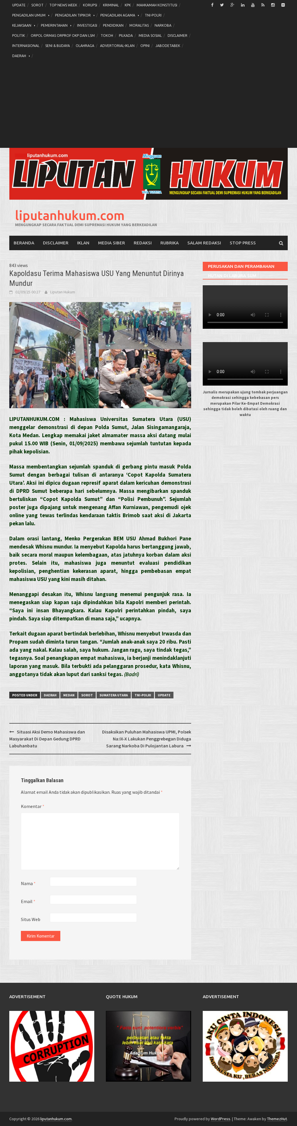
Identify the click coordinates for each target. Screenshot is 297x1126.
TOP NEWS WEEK (63, 5)
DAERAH (19, 56)
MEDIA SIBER (111, 242)
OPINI (145, 46)
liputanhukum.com (70, 215)
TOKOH (107, 35)
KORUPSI (90, 5)
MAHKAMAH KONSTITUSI (157, 5)
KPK (128, 5)
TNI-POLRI (153, 15)
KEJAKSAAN (21, 25)
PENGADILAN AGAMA (117, 15)
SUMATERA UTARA (113, 695)
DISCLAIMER (177, 35)
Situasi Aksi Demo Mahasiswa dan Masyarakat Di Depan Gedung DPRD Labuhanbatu (47, 739)
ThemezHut (277, 1118)
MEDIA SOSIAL (150, 35)
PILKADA (126, 35)
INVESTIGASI (87, 25)
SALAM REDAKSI (204, 242)
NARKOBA (163, 25)
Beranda (24, 242)
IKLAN (83, 242)
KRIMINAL (111, 5)
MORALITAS (139, 25)
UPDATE (19, 5)
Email (28, 901)
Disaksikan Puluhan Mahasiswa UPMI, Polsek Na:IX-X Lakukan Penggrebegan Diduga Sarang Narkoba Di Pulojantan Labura (146, 739)
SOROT (37, 5)
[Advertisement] (148, 104)
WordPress (220, 1118)
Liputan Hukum (62, 292)
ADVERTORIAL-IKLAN (117, 46)
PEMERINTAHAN (54, 25)
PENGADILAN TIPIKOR (73, 15)
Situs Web (30, 919)
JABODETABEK (167, 46)
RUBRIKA (169, 242)
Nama (28, 883)
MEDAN (69, 695)
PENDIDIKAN (113, 25)
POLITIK (18, 35)
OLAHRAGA (85, 46)
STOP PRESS (243, 242)
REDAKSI (143, 242)
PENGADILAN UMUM (29, 15)
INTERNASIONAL (25, 46)
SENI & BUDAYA (57, 46)
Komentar (32, 806)
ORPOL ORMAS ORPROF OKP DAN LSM (63, 35)
